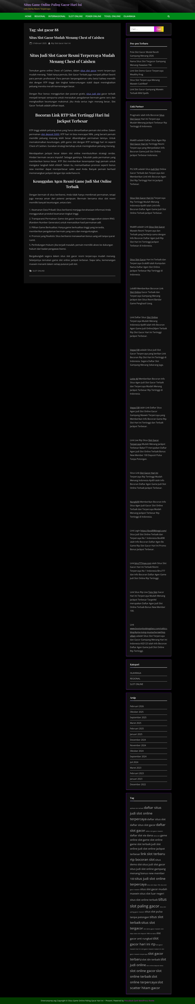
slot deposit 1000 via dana (147, 933)
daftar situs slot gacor (143, 825)
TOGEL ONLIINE (112, 16)
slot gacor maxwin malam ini (151, 949)
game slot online (152, 840)
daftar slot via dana (141, 835)
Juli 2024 (134, 762)
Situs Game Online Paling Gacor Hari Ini (53, 4)
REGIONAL (39, 16)
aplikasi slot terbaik (136, 808)
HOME (28, 16)
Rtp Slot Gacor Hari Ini (61, 43)
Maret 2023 (135, 767)
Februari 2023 (137, 773)
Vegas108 (135, 349)
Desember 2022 (138, 784)
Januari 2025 (136, 734)
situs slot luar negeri (152, 893)
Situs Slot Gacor (157, 226)
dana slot (156, 836)
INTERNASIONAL (57, 16)
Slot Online (135, 292)
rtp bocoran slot (142, 859)
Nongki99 (134, 501)
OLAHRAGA (129, 16)
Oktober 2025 (137, 711)
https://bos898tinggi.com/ (153, 530)
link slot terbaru (153, 854)
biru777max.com (143, 563)
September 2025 (138, 717)
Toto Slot (152, 592)
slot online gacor (142, 971)
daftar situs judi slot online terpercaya (145, 813)
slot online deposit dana (154, 966)
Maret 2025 (135, 723)
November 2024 (138, 745)
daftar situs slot (156, 819)
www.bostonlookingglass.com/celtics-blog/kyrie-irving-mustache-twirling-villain (148, 632)
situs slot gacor (88, 70)
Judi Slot (155, 169)
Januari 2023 (136, 778)
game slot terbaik (140, 844)
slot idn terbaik (151, 959)
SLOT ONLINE (76, 16)
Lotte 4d (134, 378)
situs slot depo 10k (153, 885)
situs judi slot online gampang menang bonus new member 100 (148, 874)
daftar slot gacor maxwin (154, 831)
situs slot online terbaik (144, 899)
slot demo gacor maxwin (152, 929)
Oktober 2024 (137, 750)
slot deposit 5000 (50, 134)
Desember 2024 (138, 739)
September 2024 (138, 756)
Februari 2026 (137, 706)
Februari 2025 (137, 728)
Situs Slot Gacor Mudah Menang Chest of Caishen (66, 37)
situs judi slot (93, 93)
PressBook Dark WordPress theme (139, 1000)
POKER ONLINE (93, 16)
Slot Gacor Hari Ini (139, 144)
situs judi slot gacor (153, 864)
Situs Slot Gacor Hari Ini (142, 198)
